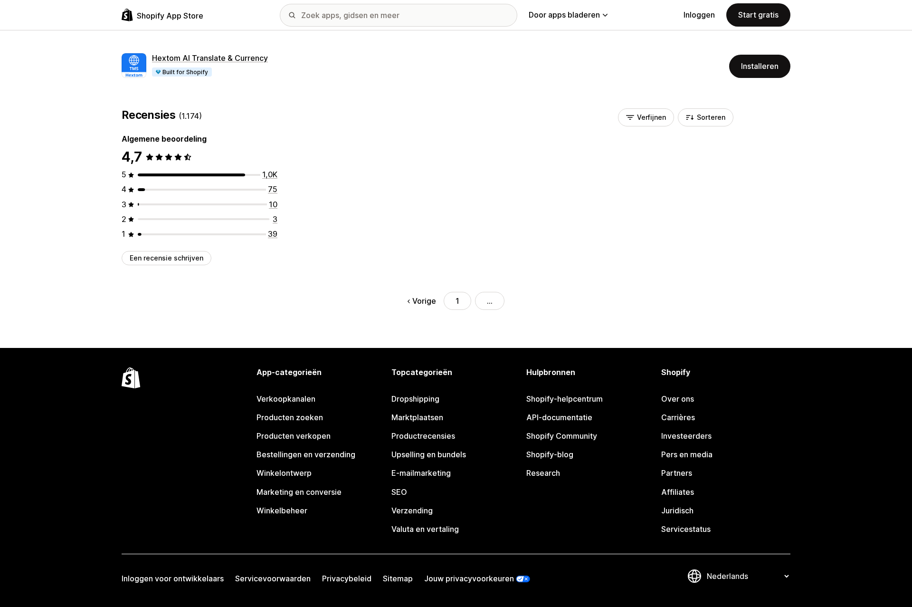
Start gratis (758, 14)
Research (543, 473)
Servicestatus (686, 529)
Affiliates (677, 492)
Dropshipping (415, 399)
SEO (399, 492)
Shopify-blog (549, 454)
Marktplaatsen (417, 417)
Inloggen (699, 14)
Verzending (412, 510)
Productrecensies (423, 436)
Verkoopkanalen (285, 399)
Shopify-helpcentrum (564, 399)
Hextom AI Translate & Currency (210, 58)
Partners (676, 473)
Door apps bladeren (564, 14)
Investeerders (686, 436)
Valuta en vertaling (425, 529)
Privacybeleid (346, 578)
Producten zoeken (289, 417)
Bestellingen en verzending (305, 454)
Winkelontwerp (284, 473)
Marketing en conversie (299, 492)
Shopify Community (561, 436)
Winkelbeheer (281, 510)
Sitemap (398, 578)
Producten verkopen (293, 436)
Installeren (760, 66)
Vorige (424, 301)
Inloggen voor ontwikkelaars (173, 578)
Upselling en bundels (428, 454)
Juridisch (677, 510)
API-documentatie (559, 417)
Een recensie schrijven (166, 258)
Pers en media (686, 454)
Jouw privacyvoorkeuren (469, 578)
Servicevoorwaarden (273, 578)
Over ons (677, 399)
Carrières (678, 417)
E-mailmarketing (421, 473)
